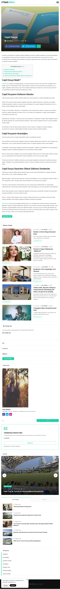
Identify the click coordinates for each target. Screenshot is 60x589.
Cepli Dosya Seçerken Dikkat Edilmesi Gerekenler (17, 75)
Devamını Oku (37, 240)
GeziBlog (5, 554)
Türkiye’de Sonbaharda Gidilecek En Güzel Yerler (27, 515)
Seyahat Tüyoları (7, 560)
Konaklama (5, 564)
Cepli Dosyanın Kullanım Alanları (12, 71)
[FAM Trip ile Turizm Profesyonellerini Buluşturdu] (30, 475)
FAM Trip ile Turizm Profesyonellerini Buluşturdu (23, 491)
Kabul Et (13, 585)
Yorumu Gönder (8, 358)
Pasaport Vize (6, 567)
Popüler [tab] (44, 499)
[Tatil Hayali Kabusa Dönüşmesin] (7, 507)
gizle (22, 66)
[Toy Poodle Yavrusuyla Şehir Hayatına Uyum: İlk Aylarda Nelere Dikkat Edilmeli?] (7, 524)
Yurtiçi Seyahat (6, 573)
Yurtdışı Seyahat (7, 570)
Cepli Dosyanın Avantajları (11, 73)
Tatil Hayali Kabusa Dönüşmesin (22, 506)
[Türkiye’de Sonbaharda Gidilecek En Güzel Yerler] (7, 515)
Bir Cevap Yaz (7, 216)
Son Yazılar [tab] (15, 499)
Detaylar (6, 585)
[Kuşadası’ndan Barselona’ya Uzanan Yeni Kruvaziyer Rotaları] (7, 532)
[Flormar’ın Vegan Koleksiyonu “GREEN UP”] (16, 253)
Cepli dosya (5, 83)
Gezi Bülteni (10, 40)
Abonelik (30, 443)
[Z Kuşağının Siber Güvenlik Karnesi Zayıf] (16, 312)
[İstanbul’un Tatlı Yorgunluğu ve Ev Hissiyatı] (16, 274)
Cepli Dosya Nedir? (9, 69)
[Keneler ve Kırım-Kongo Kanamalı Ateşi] (16, 236)
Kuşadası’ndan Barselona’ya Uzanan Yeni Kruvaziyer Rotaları (30, 532)
